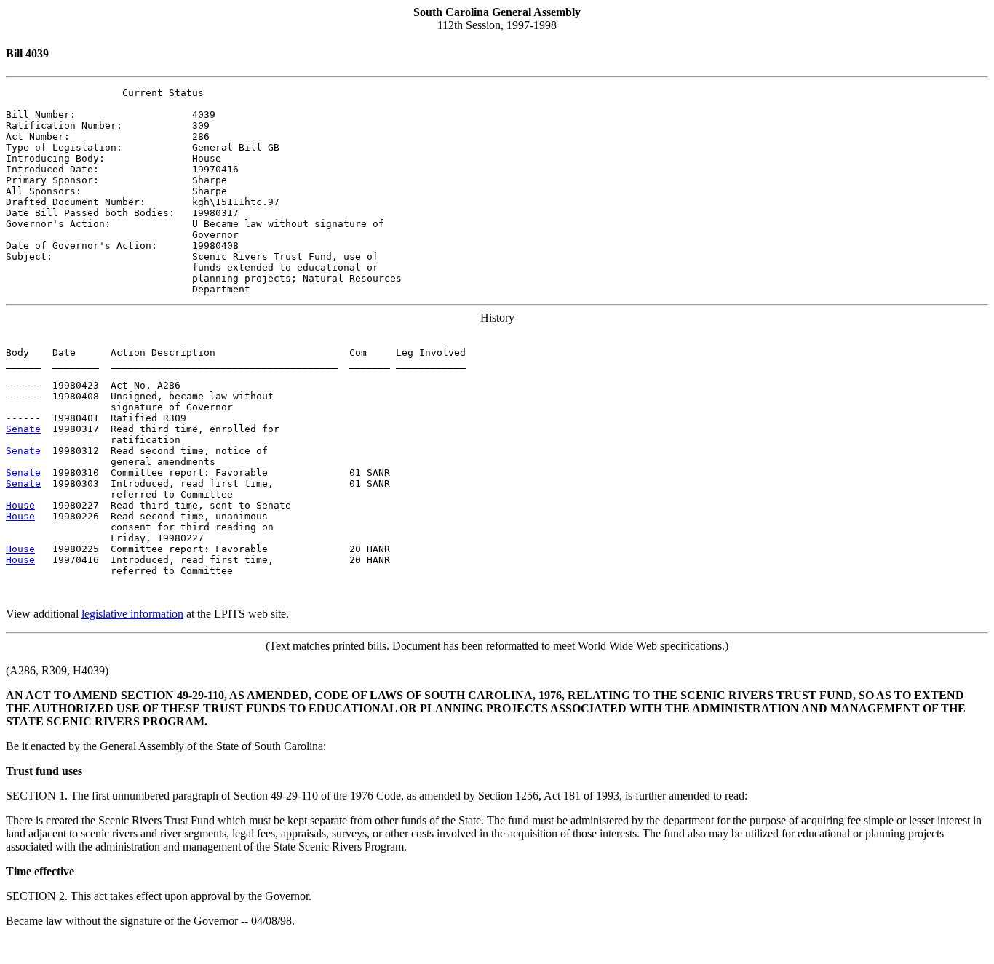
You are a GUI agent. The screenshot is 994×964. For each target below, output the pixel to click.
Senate (23, 428)
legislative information (132, 614)
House (20, 505)
